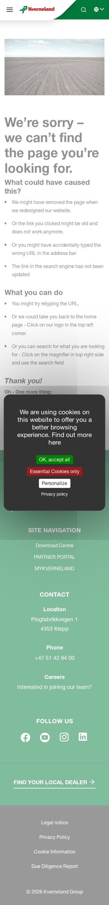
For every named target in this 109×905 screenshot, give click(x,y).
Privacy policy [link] (54, 494)
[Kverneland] (36, 10)
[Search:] (79, 32)
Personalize (54, 483)
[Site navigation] (9, 9)
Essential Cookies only (54, 471)
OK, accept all (54, 459)
